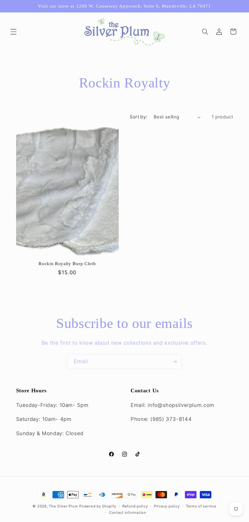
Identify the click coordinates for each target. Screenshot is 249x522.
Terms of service (201, 506)
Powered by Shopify (97, 506)
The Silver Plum (63, 506)
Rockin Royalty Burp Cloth (67, 263)
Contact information (127, 512)
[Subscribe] (175, 361)
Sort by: (138, 117)
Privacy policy (166, 506)
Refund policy (135, 506)
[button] (13, 32)
